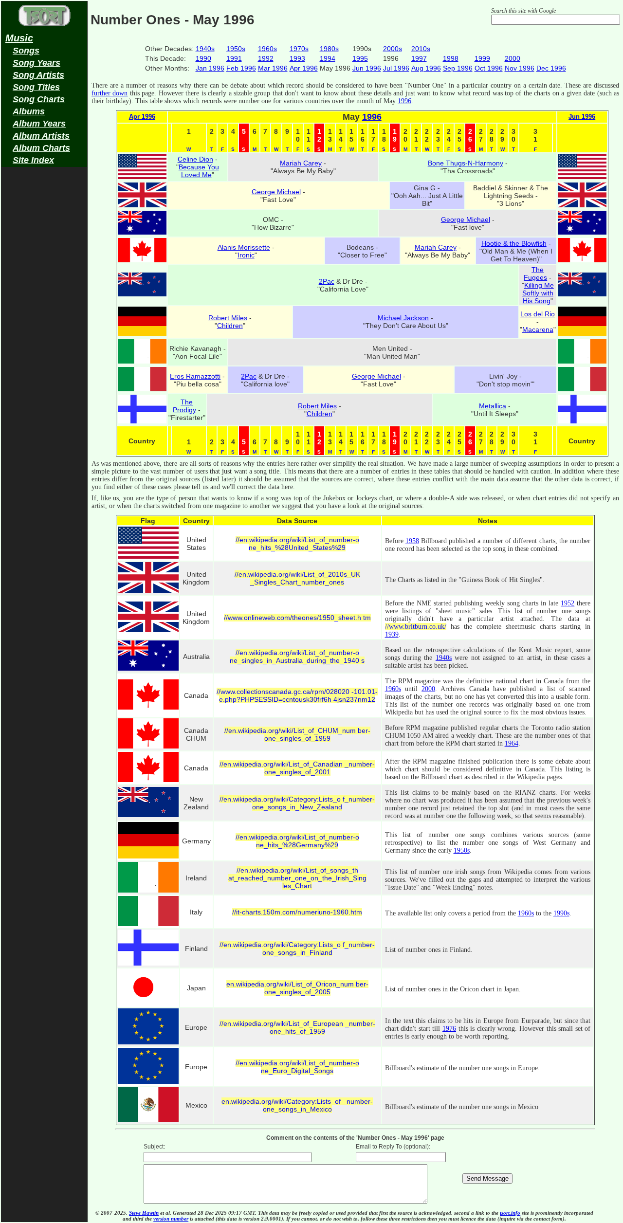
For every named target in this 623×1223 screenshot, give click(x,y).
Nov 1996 (519, 68)
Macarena (537, 329)
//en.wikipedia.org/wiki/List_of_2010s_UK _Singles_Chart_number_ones (297, 578)
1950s (235, 49)
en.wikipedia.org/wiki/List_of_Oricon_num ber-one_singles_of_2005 (297, 988)
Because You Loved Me (199, 171)
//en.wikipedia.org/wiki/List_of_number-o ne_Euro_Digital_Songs (297, 1067)
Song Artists (38, 75)
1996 (404, 101)
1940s (205, 49)
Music (19, 38)
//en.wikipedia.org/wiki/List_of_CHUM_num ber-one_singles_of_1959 (297, 734)
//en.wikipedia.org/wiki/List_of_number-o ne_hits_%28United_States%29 (297, 543)
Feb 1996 (241, 68)
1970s (299, 49)
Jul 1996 (396, 68)
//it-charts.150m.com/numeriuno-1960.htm (297, 912)
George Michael (276, 192)
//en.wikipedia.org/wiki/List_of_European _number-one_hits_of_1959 (297, 1027)
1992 (266, 58)
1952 (567, 603)
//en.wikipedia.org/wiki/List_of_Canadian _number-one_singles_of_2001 (297, 768)
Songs (26, 50)
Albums (29, 111)
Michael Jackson (403, 318)
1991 (234, 58)
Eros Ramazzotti (195, 376)
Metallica (492, 406)
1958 (412, 541)
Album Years (39, 123)
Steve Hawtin (144, 1213)
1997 (419, 58)
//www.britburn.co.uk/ (415, 626)
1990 (203, 58)
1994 (327, 58)
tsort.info (510, 1213)
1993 (297, 58)
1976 (449, 1028)
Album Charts (41, 148)
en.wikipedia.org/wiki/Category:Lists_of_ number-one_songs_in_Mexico (297, 1105)
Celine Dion (195, 159)
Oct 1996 (489, 68)
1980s (329, 49)
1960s (267, 49)
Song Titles (36, 87)
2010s (420, 49)
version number (170, 1219)
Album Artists (41, 136)
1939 (392, 634)
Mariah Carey (301, 163)
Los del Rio (537, 314)
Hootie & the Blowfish (514, 243)
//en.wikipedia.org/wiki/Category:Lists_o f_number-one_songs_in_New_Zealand (297, 803)
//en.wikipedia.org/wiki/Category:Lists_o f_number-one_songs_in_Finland (297, 948)
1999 (482, 58)
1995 (360, 58)
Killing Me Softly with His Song (538, 293)
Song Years (36, 63)
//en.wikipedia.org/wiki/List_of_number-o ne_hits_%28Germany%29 (297, 841)
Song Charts (39, 99)
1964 (511, 743)
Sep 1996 (458, 68)
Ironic (246, 255)
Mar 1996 (273, 68)
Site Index (33, 160)
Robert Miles (227, 318)
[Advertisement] (44, 324)
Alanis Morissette (244, 247)
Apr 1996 (304, 68)
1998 (450, 58)
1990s (561, 913)
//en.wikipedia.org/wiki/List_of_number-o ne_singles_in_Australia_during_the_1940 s (297, 656)
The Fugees (535, 273)
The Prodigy (184, 406)
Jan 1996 (210, 68)
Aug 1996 (426, 68)
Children (230, 325)
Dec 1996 (551, 68)
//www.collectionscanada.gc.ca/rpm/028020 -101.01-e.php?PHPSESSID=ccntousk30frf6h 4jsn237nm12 (297, 695)
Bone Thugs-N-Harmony (465, 163)
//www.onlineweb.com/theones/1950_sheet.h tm (297, 617)
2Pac (326, 281)
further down (110, 93)
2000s (392, 49)
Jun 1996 (366, 68)
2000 (512, 58)
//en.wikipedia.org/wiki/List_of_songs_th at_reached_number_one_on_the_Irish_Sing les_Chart (297, 878)
